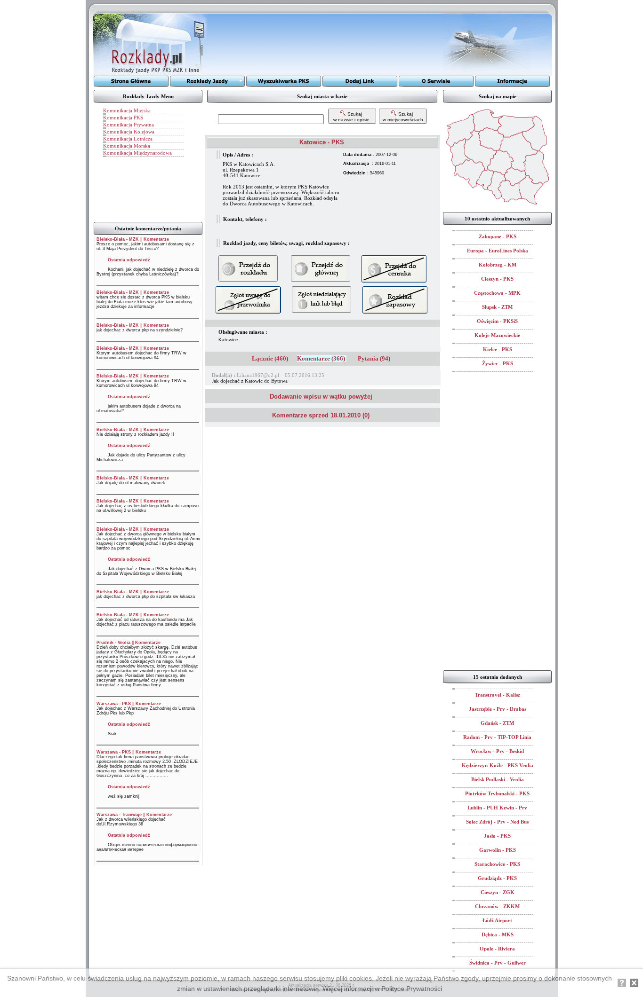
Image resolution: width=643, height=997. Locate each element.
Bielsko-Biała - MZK (117, 239)
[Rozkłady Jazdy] (207, 81)
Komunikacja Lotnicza (128, 138)
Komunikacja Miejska (127, 110)
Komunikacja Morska (126, 146)
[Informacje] (512, 81)
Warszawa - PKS (113, 703)
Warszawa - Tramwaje (119, 814)
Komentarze (156, 239)
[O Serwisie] (436, 81)
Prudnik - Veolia (113, 642)
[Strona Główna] (131, 81)
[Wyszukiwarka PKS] (284, 81)
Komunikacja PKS (123, 117)
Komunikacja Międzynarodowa (137, 153)
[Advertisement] (326, 45)
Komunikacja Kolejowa (128, 131)
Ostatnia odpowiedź (129, 260)
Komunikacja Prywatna (128, 124)
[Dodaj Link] (360, 81)
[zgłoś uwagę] (321, 299)
